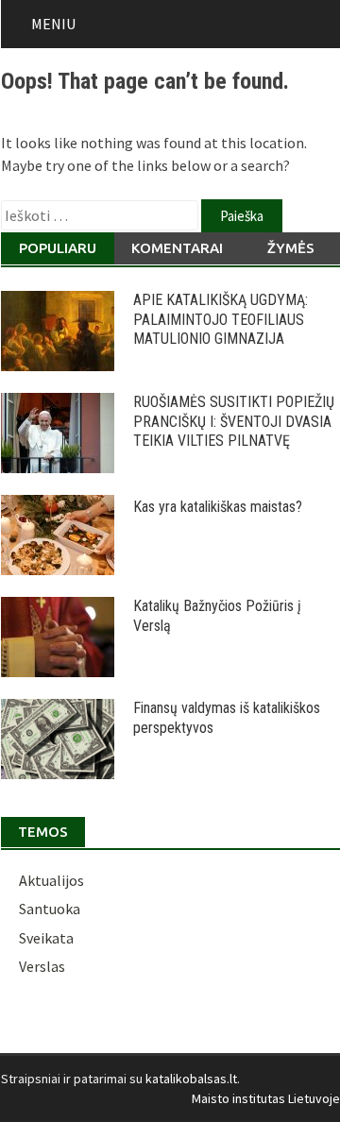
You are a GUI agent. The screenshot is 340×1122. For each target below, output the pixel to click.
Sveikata (46, 937)
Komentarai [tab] (177, 248)
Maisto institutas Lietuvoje (266, 1098)
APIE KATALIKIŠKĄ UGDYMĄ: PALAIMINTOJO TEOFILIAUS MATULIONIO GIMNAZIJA (220, 319)
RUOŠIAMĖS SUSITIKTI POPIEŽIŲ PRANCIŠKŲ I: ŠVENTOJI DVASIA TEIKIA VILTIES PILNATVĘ (233, 421)
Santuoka (49, 908)
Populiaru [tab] (57, 248)
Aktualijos (51, 880)
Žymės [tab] (290, 248)
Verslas (42, 966)
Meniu (53, 23)
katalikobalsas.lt (191, 1078)
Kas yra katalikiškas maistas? (217, 507)
